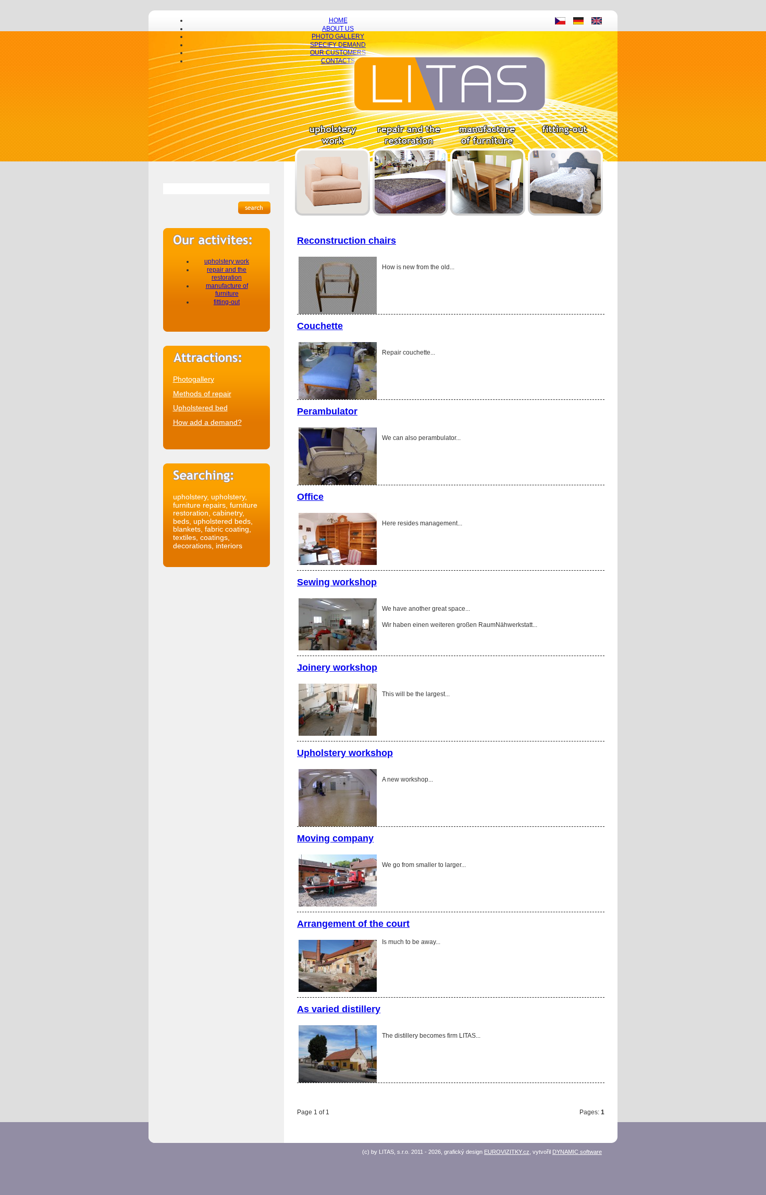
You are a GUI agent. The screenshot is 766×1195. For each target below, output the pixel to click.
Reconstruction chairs (346, 240)
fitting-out (227, 302)
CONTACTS (338, 61)
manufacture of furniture (227, 290)
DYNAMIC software (577, 1152)
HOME (338, 20)
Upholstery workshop (345, 753)
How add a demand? (207, 422)
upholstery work (226, 261)
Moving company (335, 838)
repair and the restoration (226, 274)
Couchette (320, 326)
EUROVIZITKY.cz (506, 1152)
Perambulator (327, 411)
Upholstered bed (200, 408)
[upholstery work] (332, 213)
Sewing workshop (337, 582)
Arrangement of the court (353, 924)
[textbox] (216, 188)
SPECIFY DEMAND (338, 44)
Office (310, 497)
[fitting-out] (565, 213)
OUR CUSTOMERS (338, 52)
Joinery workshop (337, 667)
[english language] (596, 22)
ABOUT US (338, 28)
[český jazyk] (560, 22)
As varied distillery (338, 1009)
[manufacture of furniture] (487, 213)
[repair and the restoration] (410, 213)
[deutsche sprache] (578, 22)
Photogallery (193, 379)
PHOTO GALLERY (338, 36)
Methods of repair (202, 393)
